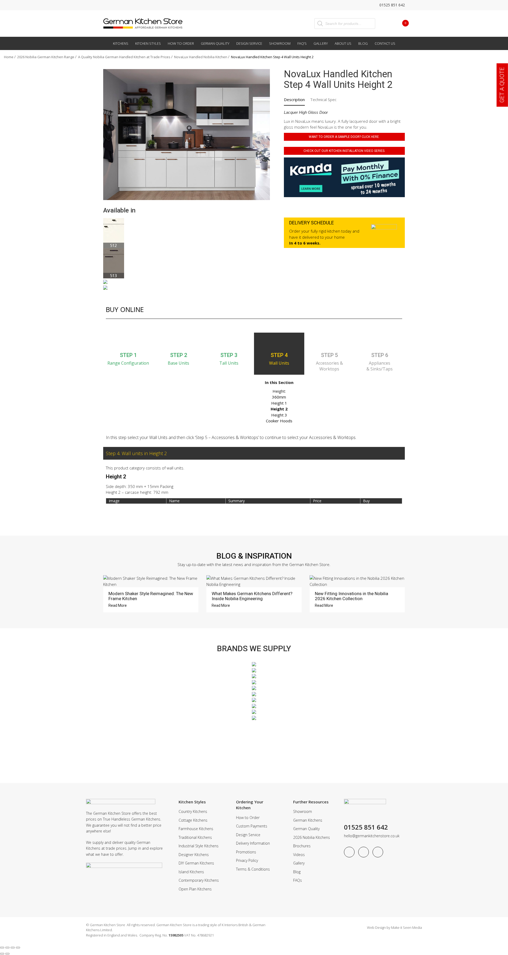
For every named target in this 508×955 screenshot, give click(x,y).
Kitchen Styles (148, 43)
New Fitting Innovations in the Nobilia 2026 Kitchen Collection (351, 596)
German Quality (215, 43)
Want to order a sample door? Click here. (344, 137)
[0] (401, 23)
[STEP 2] (178, 341)
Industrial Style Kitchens (199, 845)
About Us (343, 43)
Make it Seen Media (406, 927)
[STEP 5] (329, 341)
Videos (299, 854)
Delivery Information (253, 843)
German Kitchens (307, 820)
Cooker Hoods (279, 420)
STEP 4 (279, 355)
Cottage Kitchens (193, 820)
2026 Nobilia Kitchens (311, 837)
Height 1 (279, 403)
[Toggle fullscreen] (7, 947)
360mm (279, 397)
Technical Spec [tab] (323, 99)
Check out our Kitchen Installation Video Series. (344, 151)
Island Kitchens (191, 871)
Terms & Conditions (253, 869)
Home (8, 57)
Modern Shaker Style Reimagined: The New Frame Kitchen (150, 596)
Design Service (249, 43)
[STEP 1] (128, 341)
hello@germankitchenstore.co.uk (372, 835)
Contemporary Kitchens (199, 880)
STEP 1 (128, 355)
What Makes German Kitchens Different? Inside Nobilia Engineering (252, 596)
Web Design (376, 927)
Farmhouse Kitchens (196, 828)
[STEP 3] (228, 341)
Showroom (280, 43)
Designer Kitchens (194, 854)
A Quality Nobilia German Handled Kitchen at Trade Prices (124, 57)
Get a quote (502, 85)
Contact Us (385, 43)
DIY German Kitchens (196, 863)
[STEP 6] (379, 341)
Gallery (321, 43)
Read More (118, 605)
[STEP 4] (279, 341)
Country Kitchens (193, 811)
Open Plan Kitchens (195, 888)
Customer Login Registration (386, 23)
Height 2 (279, 408)
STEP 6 (379, 355)
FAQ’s (302, 43)
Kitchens (120, 43)
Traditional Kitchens (195, 837)
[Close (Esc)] (18, 947)
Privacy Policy (247, 860)
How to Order (181, 43)
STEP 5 (329, 355)
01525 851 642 (391, 4)
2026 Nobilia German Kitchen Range (45, 57)
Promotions (246, 851)
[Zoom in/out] (2, 947)
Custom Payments (251, 826)
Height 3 (279, 415)
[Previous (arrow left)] (2, 953)
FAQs (297, 880)
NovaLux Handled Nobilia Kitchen (200, 57)
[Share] (13, 947)
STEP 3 (228, 355)
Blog (363, 43)
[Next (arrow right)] (7, 953)
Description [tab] (294, 99)
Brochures (302, 845)
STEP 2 (178, 355)
